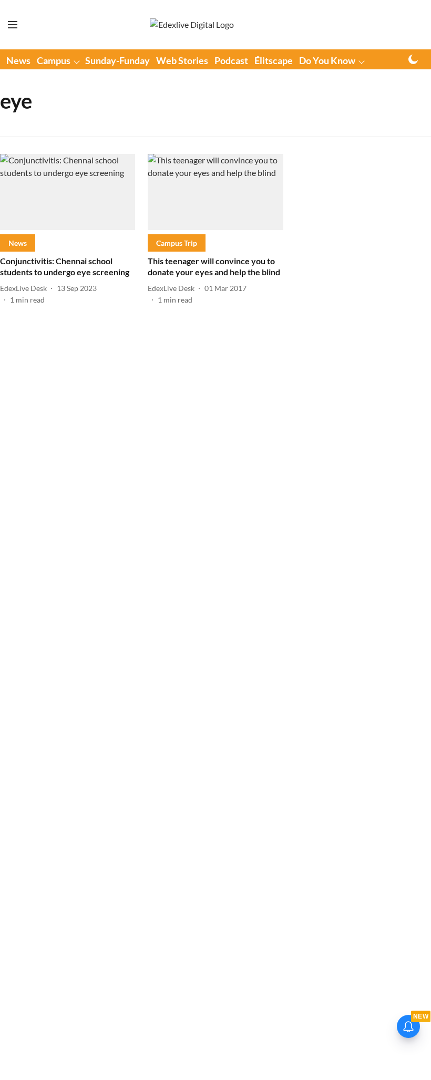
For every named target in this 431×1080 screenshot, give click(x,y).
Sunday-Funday (117, 60)
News (18, 60)
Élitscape (273, 60)
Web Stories (182, 60)
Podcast (231, 60)
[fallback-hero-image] (67, 192)
